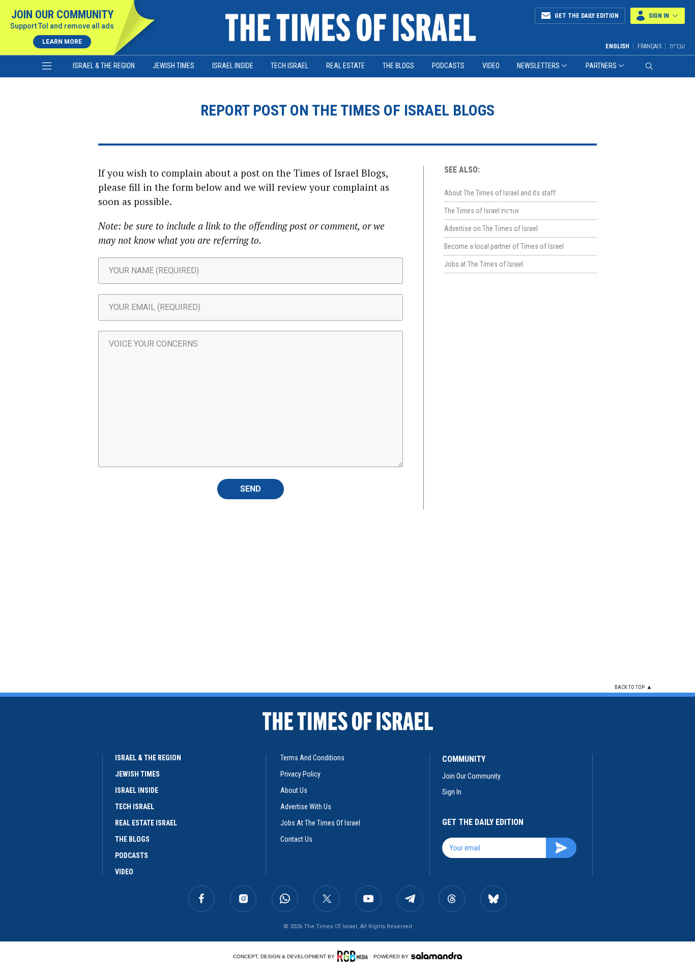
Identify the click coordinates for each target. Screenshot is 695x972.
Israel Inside (232, 66)
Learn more (62, 41)
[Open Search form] (649, 66)
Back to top (630, 687)
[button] (657, 16)
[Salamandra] (436, 955)
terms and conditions (312, 758)
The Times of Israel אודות (481, 211)
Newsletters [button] (538, 66)
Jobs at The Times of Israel (483, 264)
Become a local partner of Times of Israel (504, 246)
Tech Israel (289, 66)
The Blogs (398, 66)
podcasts (131, 855)
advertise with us (305, 807)
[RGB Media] (354, 956)
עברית (677, 46)
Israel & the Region (104, 66)
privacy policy (300, 774)
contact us (296, 839)
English (617, 46)
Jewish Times (173, 66)
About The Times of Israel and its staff (500, 193)
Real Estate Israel (146, 823)
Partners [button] (601, 66)
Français (649, 46)
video (124, 872)
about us (293, 790)
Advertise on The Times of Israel (491, 228)
